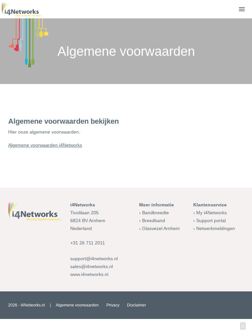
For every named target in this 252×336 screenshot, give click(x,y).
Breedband (153, 220)
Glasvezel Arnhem (161, 228)
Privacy (112, 305)
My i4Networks (211, 212)
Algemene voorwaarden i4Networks (45, 145)
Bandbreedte (155, 212)
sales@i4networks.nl (91, 266)
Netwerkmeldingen (215, 228)
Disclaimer (136, 305)
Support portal (211, 220)
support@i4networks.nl (94, 258)
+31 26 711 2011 (87, 242)
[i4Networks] (21, 9)
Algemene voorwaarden (77, 305)
